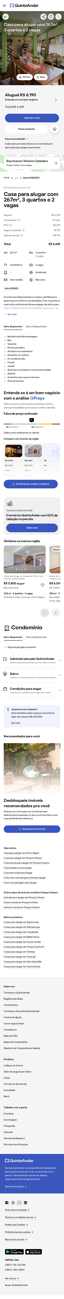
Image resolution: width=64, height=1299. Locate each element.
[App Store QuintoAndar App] (33, 1252)
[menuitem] (9, 178)
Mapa (42, 77)
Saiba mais (32, 528)
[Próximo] (56, 612)
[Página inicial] (24, 5)
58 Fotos (26, 77)
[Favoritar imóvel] (51, 17)
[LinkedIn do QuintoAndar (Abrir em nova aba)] (25, 1203)
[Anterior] (44, 612)
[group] (25, 573)
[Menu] (4, 5)
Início (6, 178)
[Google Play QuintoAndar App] (14, 1252)
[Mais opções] (58, 17)
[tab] (13, 327)
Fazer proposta (26, 129)
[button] (32, 660)
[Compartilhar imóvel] (43, 17)
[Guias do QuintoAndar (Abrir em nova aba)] (19, 1203)
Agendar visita (32, 118)
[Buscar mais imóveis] (5, 17)
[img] (25, 559)
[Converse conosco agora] (54, 129)
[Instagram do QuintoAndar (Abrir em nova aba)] (13, 1203)
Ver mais (12, 314)
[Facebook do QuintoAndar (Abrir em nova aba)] (7, 1203)
